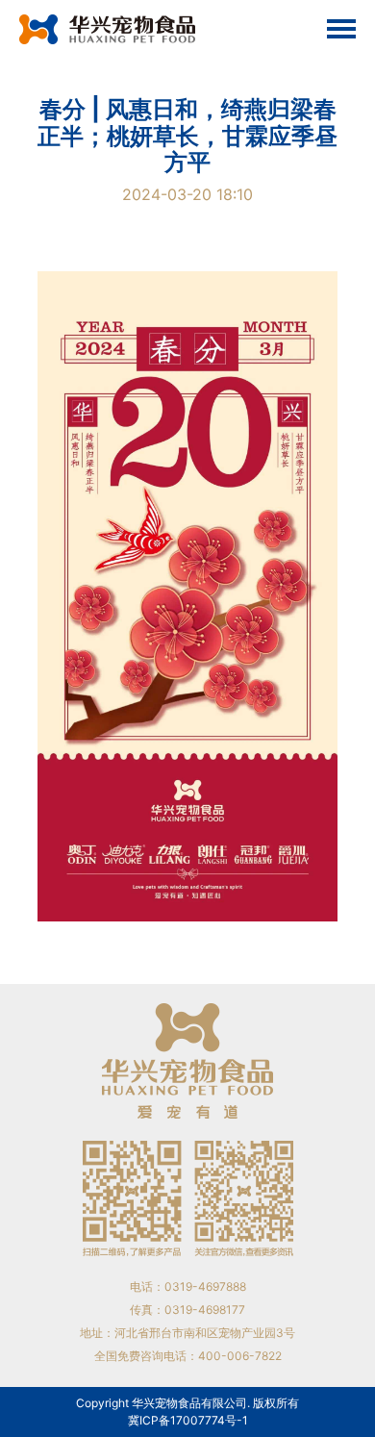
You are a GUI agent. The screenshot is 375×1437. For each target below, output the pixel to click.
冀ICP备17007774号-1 (188, 1420)
